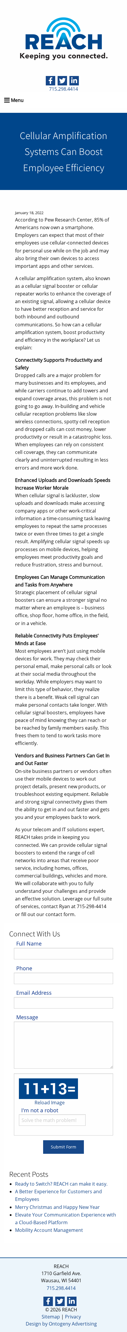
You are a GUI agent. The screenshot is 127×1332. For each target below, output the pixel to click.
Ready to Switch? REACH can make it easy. (61, 1184)
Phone (24, 968)
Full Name (29, 943)
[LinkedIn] (74, 80)
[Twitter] (62, 80)
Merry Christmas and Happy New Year (57, 1207)
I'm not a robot (39, 1110)
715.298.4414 (63, 89)
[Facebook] (50, 80)
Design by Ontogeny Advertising (61, 1324)
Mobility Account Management (49, 1230)
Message (27, 1017)
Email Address (34, 992)
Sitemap (51, 1316)
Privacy (73, 1316)
